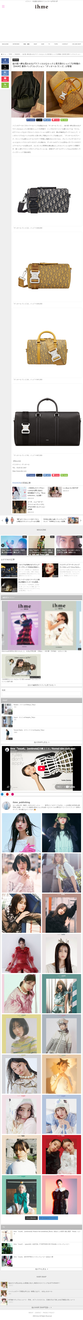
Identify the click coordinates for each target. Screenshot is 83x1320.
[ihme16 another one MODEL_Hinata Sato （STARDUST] (61, 1033)
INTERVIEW (16, 44)
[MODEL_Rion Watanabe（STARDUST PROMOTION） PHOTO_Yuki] (21, 953)
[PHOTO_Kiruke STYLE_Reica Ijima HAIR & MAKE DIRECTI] (21, 913)
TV (49, 44)
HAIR (42, 44)
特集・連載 (26, 44)
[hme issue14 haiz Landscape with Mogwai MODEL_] (21, 1154)
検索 (3, 690)
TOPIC (56, 44)
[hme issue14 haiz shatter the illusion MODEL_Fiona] (61, 1154)
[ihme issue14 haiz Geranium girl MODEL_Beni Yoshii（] (61, 1194)
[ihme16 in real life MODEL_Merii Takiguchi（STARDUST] (61, 993)
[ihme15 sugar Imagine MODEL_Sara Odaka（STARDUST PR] (21, 1114)
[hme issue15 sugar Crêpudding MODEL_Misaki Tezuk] (21, 1194)
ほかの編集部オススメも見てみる (41, 685)
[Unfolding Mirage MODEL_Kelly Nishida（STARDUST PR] (21, 873)
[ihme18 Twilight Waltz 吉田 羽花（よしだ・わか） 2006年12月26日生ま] (61, 873)
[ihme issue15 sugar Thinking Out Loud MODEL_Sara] (61, 1114)
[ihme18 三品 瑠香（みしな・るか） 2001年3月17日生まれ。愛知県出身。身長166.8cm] (21, 832)
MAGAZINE (5, 44)
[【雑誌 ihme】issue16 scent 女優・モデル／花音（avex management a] (61, 1074)
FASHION (15, 59)
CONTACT (65, 44)
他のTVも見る (40, 1269)
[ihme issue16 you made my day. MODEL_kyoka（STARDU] (21, 1033)
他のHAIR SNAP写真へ (41, 1307)
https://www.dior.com (19, 471)
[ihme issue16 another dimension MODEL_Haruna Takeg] (21, 993)
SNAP (35, 44)
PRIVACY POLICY (48, 1312)
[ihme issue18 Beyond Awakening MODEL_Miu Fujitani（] (61, 832)
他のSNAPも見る (40, 742)
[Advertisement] (41, 26)
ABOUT (31, 1312)
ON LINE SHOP (76, 44)
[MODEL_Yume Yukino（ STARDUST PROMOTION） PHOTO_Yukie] (61, 953)
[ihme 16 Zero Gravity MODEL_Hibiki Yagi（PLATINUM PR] (21, 1074)
